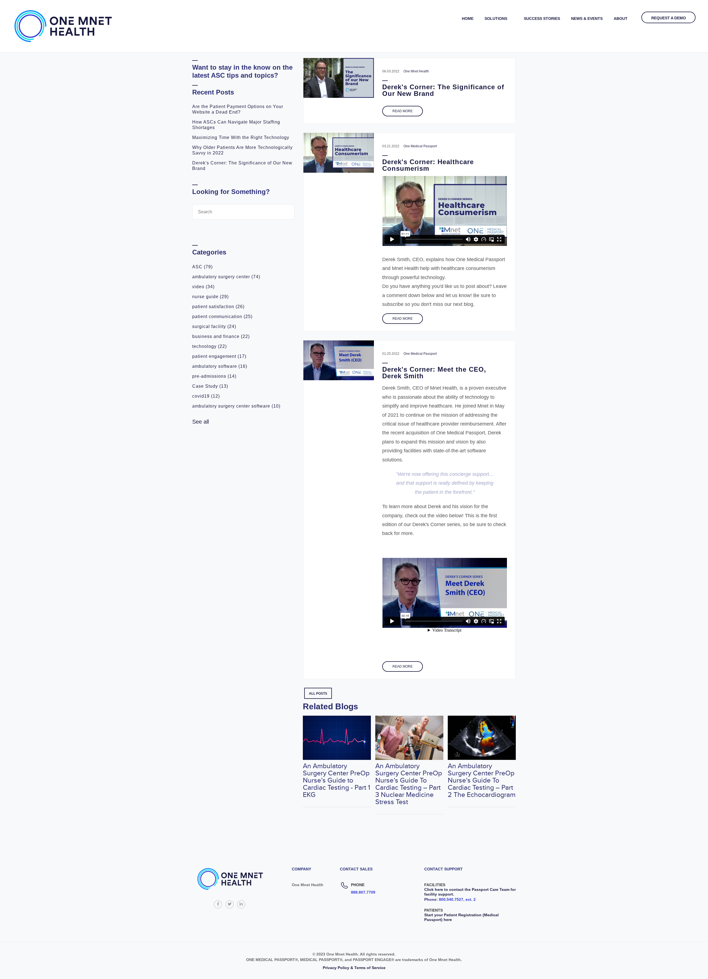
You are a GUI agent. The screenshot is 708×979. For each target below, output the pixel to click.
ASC (202, 266)
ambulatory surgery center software (236, 406)
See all (200, 422)
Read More (402, 111)
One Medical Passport (420, 146)
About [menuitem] (621, 18)
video (203, 286)
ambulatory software (219, 366)
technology (209, 346)
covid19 (206, 396)
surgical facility (214, 326)
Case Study (210, 386)
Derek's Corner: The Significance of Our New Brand (443, 90)
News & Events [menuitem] (587, 18)
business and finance (221, 336)
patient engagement (219, 356)
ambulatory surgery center (226, 276)
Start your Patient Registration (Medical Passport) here (461, 917)
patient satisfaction (218, 306)
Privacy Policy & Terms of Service (354, 967)
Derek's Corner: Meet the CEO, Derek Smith (434, 373)
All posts (318, 693)
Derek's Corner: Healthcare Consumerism (428, 165)
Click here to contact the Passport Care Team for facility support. (470, 891)
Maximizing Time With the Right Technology (240, 137)
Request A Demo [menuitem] (668, 18)
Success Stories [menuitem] (542, 18)
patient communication (222, 316)
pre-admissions (214, 376)
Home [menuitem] (467, 18)
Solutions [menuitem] (496, 18)
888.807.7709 (363, 892)
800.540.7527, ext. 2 (457, 899)
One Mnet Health (416, 71)
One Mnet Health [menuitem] (307, 885)
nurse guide (210, 296)
